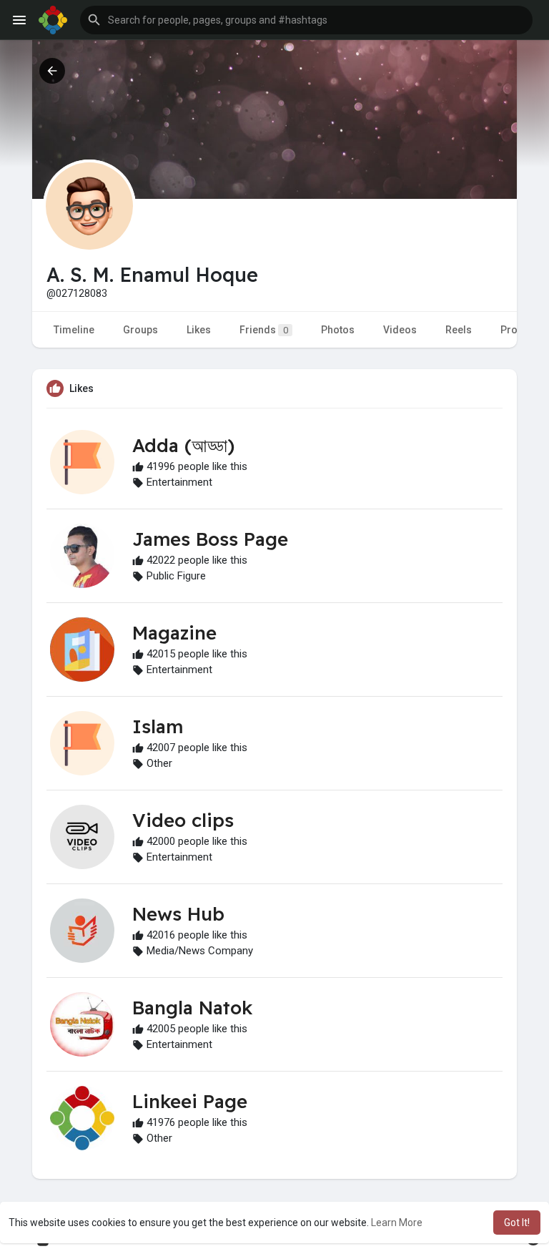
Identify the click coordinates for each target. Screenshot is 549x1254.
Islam (157, 726)
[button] (306, 20)
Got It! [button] (517, 1222)
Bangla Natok (192, 1007)
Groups (140, 329)
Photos (338, 329)
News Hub (178, 914)
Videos (400, 329)
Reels (458, 329)
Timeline (74, 329)
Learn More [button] (396, 1222)
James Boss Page (210, 539)
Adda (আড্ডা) (183, 445)
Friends (263, 329)
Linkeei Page (189, 1101)
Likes (199, 329)
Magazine (174, 633)
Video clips (183, 820)
